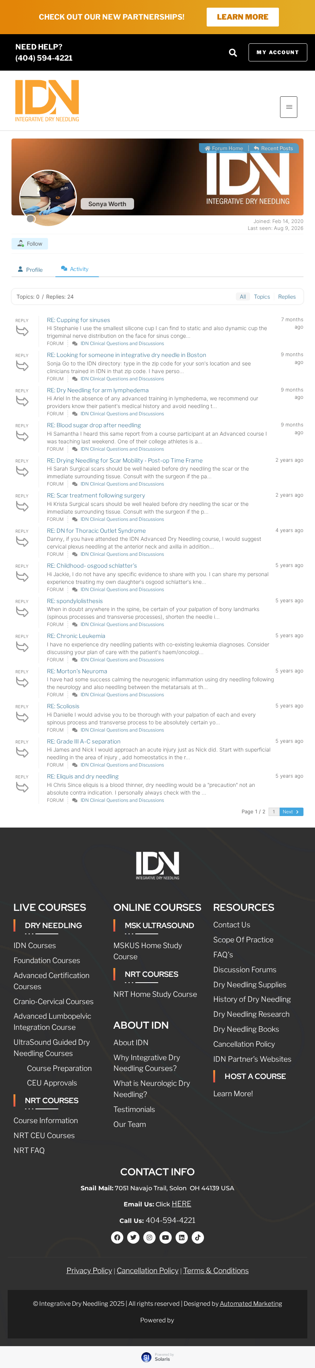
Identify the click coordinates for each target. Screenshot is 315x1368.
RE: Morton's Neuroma (77, 671)
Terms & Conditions (216, 1270)
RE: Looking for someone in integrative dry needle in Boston (126, 355)
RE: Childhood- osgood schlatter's (92, 565)
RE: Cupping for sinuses (78, 320)
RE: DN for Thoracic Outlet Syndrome (96, 530)
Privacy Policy (89, 1270)
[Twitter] (133, 1237)
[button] (233, 52)
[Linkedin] (182, 1237)
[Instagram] (149, 1237)
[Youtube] (165, 1237)
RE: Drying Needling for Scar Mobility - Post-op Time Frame (125, 460)
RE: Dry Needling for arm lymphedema (98, 390)
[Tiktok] (198, 1237)
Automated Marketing (251, 1303)
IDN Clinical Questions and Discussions (122, 343)
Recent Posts (276, 148)
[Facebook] (117, 1237)
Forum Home (227, 148)
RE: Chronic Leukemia (76, 636)
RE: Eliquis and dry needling (83, 776)
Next (288, 812)
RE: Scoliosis (63, 706)
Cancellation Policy (148, 1270)
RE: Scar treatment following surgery (96, 495)
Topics (262, 296)
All (243, 296)
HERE (181, 1203)
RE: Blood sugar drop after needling (94, 425)
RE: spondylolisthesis (75, 601)
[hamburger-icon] (288, 107)
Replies (287, 296)
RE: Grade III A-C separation (84, 741)
